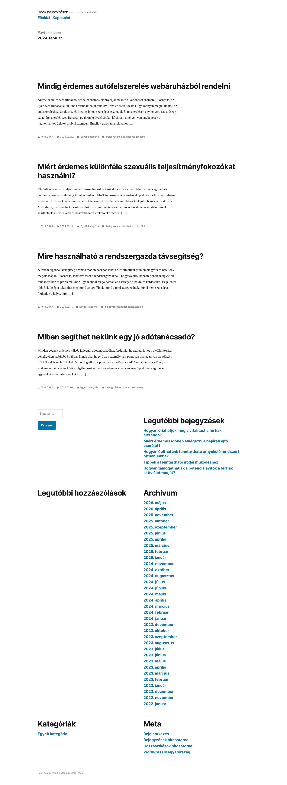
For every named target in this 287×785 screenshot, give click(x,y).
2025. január (155, 557)
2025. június (155, 533)
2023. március (156, 673)
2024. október (156, 570)
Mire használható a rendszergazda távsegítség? (120, 256)
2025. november (158, 515)
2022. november (159, 697)
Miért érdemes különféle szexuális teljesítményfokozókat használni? (136, 171)
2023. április (155, 667)
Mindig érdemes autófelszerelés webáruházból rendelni (134, 86)
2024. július (154, 582)
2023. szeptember (160, 636)
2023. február (156, 679)
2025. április (155, 539)
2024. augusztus (159, 576)
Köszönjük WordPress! (71, 773)
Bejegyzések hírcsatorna (166, 740)
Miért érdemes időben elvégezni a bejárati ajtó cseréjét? (186, 443)
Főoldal (44, 17)
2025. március (156, 545)
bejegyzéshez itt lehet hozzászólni (125, 136)
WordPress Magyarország (167, 752)
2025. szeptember (160, 527)
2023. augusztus (159, 643)
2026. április (155, 509)
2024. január (155, 618)
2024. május (155, 594)
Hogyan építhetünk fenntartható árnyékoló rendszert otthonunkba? (191, 453)
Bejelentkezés (156, 734)
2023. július (154, 649)
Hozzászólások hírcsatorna (168, 746)
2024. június (155, 588)
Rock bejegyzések (53, 12)
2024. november (159, 563)
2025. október (156, 521)
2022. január (155, 703)
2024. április (155, 600)
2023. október (156, 630)
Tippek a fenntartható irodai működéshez (181, 462)
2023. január (155, 685)
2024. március (157, 606)
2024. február (156, 612)
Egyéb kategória (90, 136)
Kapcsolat (61, 17)
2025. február (156, 551)
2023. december (159, 624)
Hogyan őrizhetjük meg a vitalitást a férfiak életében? (183, 432)
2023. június (155, 655)
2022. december (159, 691)
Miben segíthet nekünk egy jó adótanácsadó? (116, 336)
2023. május (155, 661)
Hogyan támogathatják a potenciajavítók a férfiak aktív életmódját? (188, 470)
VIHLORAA (47, 136)
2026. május (155, 502)
